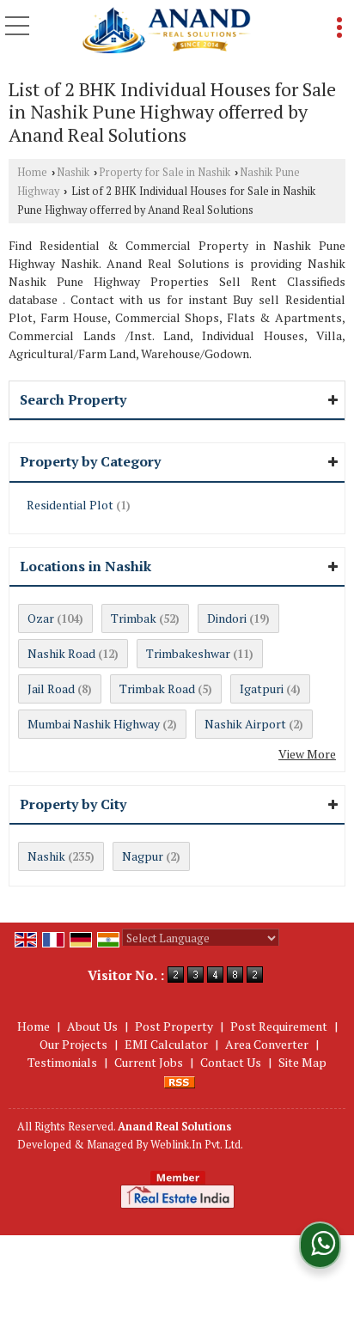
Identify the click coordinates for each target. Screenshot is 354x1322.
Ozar (40, 618)
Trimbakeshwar (188, 653)
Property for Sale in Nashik (164, 172)
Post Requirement (278, 1026)
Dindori (227, 618)
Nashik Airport (245, 724)
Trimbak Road (157, 688)
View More (307, 754)
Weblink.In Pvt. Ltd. (196, 1144)
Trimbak (133, 618)
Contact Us (230, 1062)
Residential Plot (70, 505)
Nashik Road (61, 653)
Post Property (174, 1026)
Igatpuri (262, 688)
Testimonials (62, 1062)
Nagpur (142, 856)
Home (32, 172)
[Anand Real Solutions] (166, 30)
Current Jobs (148, 1062)
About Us (92, 1026)
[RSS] (179, 1080)
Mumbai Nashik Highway (93, 724)
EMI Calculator (166, 1044)
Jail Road (51, 688)
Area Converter (266, 1044)
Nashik (73, 172)
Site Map (302, 1062)
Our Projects (73, 1044)
